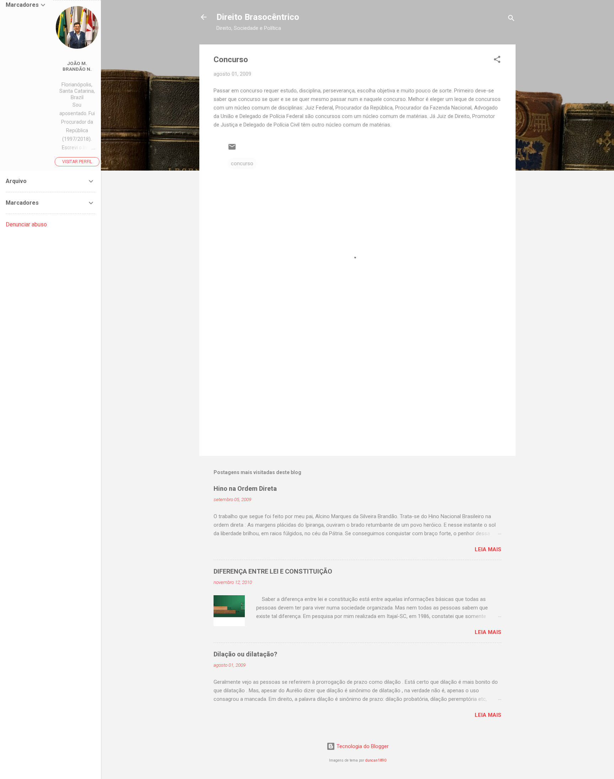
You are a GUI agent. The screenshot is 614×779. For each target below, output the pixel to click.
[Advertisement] (357, 390)
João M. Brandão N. (77, 66)
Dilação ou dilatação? (245, 654)
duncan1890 (375, 760)
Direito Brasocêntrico (257, 17)
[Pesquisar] (511, 19)
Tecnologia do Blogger (362, 746)
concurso (242, 163)
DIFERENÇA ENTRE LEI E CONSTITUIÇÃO (273, 571)
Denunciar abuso (26, 224)
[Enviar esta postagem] (232, 149)
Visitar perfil (77, 161)
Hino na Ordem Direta (245, 488)
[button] (497, 60)
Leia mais (488, 549)
